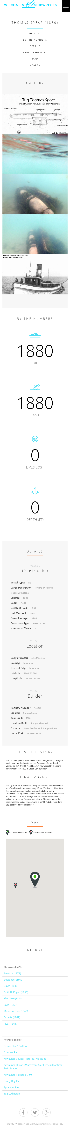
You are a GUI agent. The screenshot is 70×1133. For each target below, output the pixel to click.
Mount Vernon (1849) (16, 1011)
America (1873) (12, 973)
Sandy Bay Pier (12, 1081)
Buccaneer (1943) (13, 979)
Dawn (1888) (11, 985)
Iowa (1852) (10, 1004)
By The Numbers (35, 39)
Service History (35, 52)
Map (35, 58)
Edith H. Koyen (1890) (16, 992)
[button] (15, 885)
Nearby (35, 65)
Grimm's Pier (11, 1052)
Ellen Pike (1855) (13, 998)
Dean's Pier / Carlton (15, 1046)
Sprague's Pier (12, 1087)
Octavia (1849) (12, 1017)
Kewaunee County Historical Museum (25, 1058)
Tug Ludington (12, 1093)
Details (35, 46)
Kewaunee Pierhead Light (18, 1074)
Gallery (35, 33)
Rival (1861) (10, 1023)
